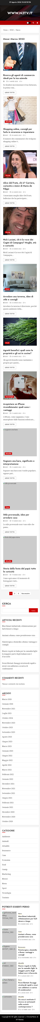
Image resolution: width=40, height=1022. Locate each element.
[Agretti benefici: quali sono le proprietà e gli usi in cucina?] (20, 332)
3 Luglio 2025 (24, 993)
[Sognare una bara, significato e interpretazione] (20, 442)
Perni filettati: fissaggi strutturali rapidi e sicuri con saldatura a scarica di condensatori (19, 666)
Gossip (8, 175)
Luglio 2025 (7, 713)
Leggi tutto (9, 93)
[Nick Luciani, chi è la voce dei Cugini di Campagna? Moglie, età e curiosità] (20, 221)
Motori (5, 879)
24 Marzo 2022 (16, 249)
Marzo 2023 (7, 746)
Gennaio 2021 (7, 807)
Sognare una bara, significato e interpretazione (18, 462)
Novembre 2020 (8, 817)
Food (7, 343)
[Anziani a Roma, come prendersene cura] (9, 935)
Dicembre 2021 (8, 784)
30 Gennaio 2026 (25, 940)
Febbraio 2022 (8, 774)
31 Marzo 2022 (13, 81)
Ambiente (6, 836)
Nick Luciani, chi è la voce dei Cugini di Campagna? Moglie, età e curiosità (19, 242)
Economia (6, 860)
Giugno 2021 (7, 798)
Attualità (8, 68)
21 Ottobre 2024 (25, 1010)
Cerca (6, 603)
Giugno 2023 (7, 741)
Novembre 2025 (8, 708)
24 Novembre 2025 (26, 958)
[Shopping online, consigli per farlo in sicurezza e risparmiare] (20, 110)
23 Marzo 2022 (16, 303)
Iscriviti (37, 22)
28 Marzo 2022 (16, 135)
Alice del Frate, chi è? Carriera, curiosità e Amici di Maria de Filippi (19, 186)
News (4, 883)
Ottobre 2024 (7, 718)
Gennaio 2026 (7, 704)
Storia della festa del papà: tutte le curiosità (19, 570)
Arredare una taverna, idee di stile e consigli (18, 298)
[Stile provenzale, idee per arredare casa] (20, 496)
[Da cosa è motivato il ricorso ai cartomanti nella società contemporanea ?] (9, 1002)
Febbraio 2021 (8, 802)
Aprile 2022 (7, 765)
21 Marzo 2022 (16, 413)
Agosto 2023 (7, 737)
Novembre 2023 (8, 723)
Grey (6, 135)
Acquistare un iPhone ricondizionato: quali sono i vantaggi (16, 407)
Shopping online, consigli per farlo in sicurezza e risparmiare (18, 131)
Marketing (6, 874)
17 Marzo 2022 (16, 575)
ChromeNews (31, 1017)
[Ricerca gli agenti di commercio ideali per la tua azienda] (20, 57)
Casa (7, 289)
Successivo (26, 593)
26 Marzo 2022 (17, 192)
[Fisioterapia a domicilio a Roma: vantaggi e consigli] (9, 952)
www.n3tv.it (20, 13)
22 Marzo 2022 (16, 357)
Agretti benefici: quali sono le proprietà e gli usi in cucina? (18, 352)
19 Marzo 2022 (16, 521)
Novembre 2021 (8, 788)
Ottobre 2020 (7, 821)
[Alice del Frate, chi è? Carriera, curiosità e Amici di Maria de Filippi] (20, 164)
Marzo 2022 (7, 770)
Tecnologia (9, 397)
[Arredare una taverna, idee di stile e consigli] (20, 278)
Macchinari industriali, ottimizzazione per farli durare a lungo (27, 918)
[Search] (33, 23)
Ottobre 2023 (7, 727)
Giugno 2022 (7, 755)
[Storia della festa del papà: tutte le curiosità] (20, 550)
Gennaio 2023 (7, 751)
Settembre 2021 (8, 793)
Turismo (5, 897)
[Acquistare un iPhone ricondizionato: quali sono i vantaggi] (20, 385)
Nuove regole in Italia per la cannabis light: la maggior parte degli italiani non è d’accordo (20, 654)
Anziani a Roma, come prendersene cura (18, 635)
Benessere (6, 850)
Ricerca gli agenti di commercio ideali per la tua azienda (19, 77)
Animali (5, 841)
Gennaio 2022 (7, 779)
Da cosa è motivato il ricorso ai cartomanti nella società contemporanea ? (26, 1003)
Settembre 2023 (8, 732)
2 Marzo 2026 (24, 924)
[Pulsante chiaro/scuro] (29, 23)
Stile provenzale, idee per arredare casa (16, 516)
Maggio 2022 (7, 760)
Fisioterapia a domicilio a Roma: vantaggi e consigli (27, 952)
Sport (4, 888)
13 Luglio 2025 (25, 976)
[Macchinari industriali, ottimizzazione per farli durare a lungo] (9, 918)
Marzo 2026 (7, 699)
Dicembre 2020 (8, 812)
